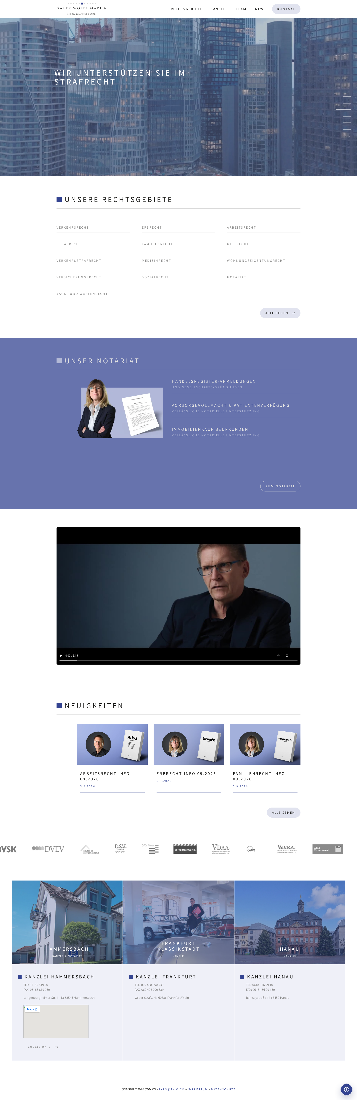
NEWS (260, 9)
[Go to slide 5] (343, 122)
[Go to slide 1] (347, 96)
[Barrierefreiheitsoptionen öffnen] (347, 1090)
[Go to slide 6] (347, 129)
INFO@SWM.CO (172, 1089)
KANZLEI (219, 9)
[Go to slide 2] (347, 103)
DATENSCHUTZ (223, 1089)
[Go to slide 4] (347, 116)
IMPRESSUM (198, 1089)
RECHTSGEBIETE (186, 9)
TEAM (241, 9)
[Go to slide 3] (347, 109)
